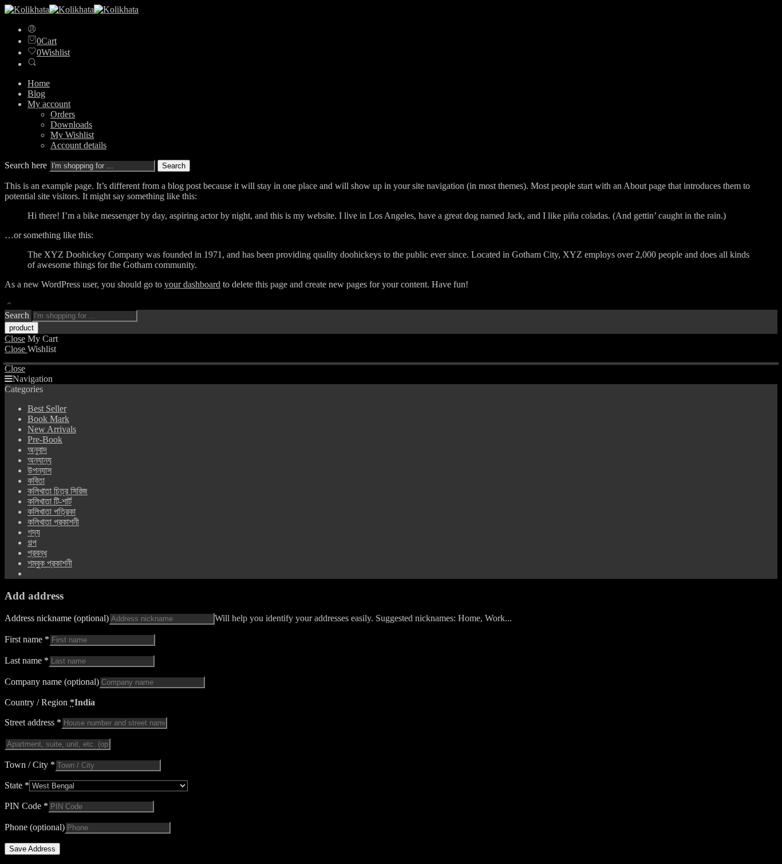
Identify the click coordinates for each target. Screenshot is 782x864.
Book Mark (48, 419)
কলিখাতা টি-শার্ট (49, 501)
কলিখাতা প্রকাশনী (53, 522)
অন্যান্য (39, 460)
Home (38, 83)
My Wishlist (72, 135)
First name (27, 639)
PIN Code (26, 806)
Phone (35, 827)
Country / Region (39, 702)
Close (15, 339)
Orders (62, 114)
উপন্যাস (39, 470)
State (17, 785)
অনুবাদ (37, 450)
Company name (52, 682)
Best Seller (46, 408)
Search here (27, 165)
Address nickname (57, 618)
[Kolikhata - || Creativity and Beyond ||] (72, 9)
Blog (36, 93)
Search (173, 165)
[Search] (32, 64)
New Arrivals (51, 429)
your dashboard (192, 284)
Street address (33, 722)
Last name (27, 660)
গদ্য (33, 532)
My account (48, 104)
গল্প (32, 542)
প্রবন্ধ (37, 553)
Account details (78, 145)
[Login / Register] (32, 29)
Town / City (30, 765)
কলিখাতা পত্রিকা (51, 511)
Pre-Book (44, 439)
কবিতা (36, 481)
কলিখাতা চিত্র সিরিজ (57, 491)
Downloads (71, 124)
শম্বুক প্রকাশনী (49, 563)
